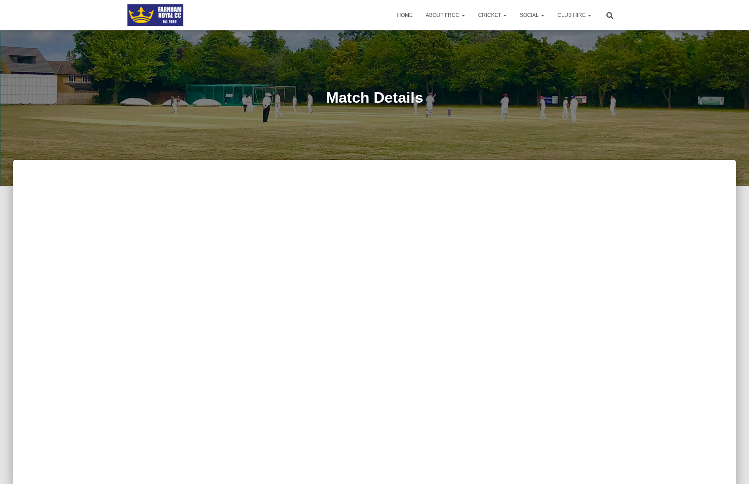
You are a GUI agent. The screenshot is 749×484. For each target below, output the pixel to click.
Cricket (490, 15)
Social (530, 15)
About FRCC (443, 15)
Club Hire (572, 15)
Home (405, 15)
